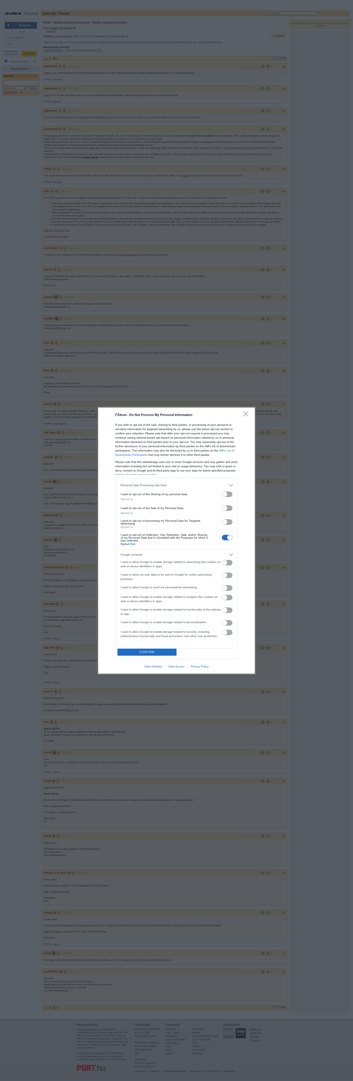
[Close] (247, 415)
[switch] (227, 494)
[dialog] (176, 540)
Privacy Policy (200, 666)
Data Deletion (153, 666)
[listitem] (176, 485)
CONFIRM (147, 652)
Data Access (176, 666)
